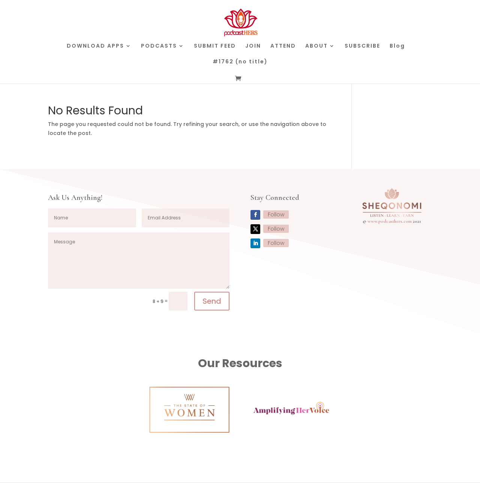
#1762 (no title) (240, 62)
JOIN (253, 46)
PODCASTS (159, 46)
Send (211, 301)
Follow (276, 214)
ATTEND (283, 46)
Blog (397, 46)
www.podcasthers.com (390, 221)
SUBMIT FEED (215, 46)
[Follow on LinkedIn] (255, 243)
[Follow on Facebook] (255, 215)
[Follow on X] (255, 229)
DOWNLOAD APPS (95, 46)
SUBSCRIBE (362, 46)
